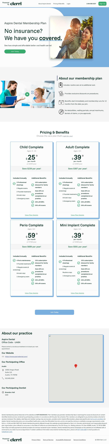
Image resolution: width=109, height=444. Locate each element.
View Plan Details (31, 215)
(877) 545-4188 (81, 429)
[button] (76, 366)
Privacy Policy (36, 440)
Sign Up (102, 4)
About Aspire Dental (44, 3)
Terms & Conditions (79, 440)
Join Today (15, 51)
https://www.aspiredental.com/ (16, 356)
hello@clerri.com (7, 432)
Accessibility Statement (63, 440)
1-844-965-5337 (91, 3)
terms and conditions (97, 419)
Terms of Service (48, 440)
